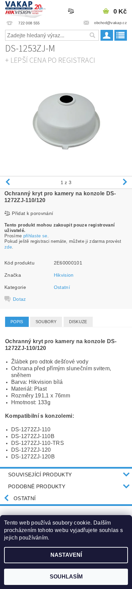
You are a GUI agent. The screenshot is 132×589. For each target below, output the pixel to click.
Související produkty (40, 474)
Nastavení (66, 555)
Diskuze (78, 321)
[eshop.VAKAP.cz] (25, 9)
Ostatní (62, 287)
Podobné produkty (36, 486)
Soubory (46, 321)
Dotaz (19, 299)
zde (8, 247)
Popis (16, 321)
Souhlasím (66, 577)
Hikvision (64, 275)
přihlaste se (35, 235)
